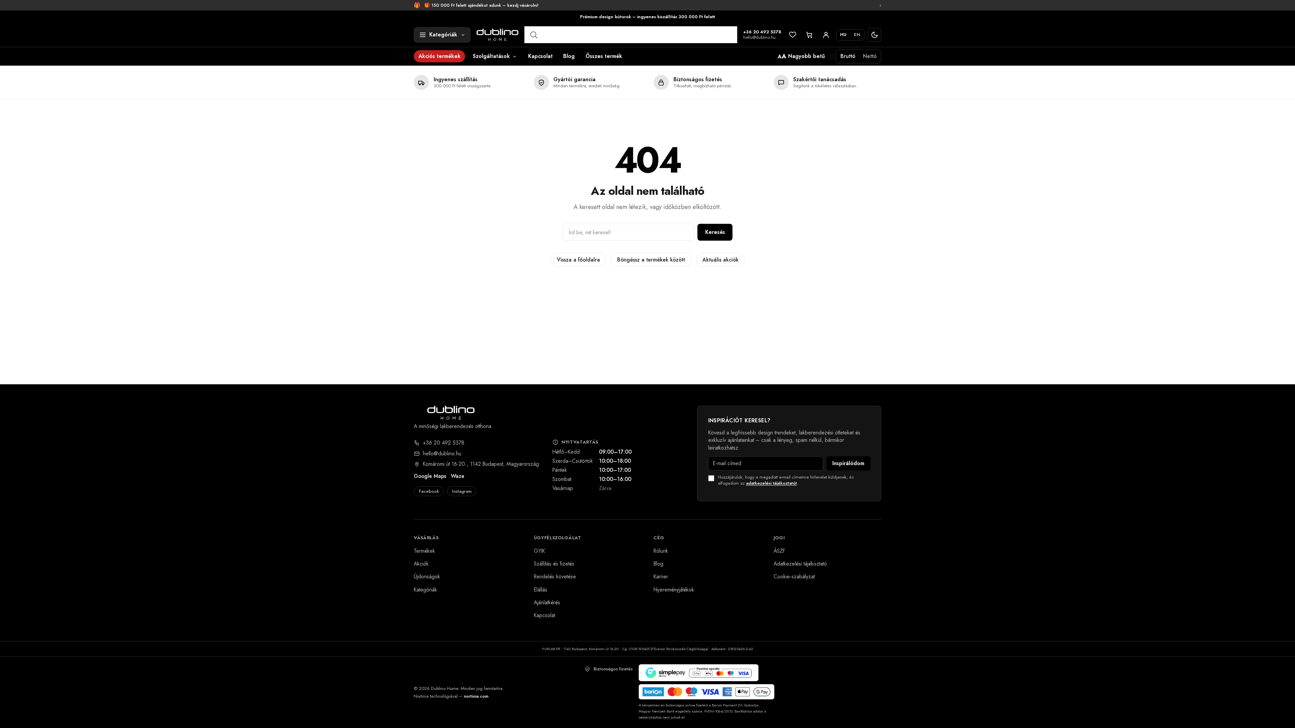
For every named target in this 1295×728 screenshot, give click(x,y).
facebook (429, 491)
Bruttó (847, 56)
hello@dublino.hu (759, 37)
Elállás (540, 590)
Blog (569, 56)
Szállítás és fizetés (554, 564)
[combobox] (630, 34)
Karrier (661, 576)
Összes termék (603, 56)
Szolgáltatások (491, 56)
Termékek (424, 551)
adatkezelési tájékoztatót (771, 483)
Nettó (869, 56)
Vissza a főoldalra (578, 260)
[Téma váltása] (875, 35)
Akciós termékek (440, 56)
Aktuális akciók (720, 260)
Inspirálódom (848, 463)
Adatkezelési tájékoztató (800, 564)
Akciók (421, 564)
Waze (457, 476)
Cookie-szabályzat (794, 576)
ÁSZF (779, 551)
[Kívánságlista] (793, 35)
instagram (461, 491)
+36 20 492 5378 (762, 32)
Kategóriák (425, 590)
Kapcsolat (540, 56)
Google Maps (430, 476)
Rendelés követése (555, 576)
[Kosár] (809, 35)
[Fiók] (826, 35)
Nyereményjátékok (674, 590)
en (857, 34)
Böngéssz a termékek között (651, 260)
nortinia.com (476, 696)
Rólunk (661, 551)
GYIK (539, 551)
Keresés (715, 232)
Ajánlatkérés (547, 602)
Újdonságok (427, 576)
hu (843, 34)
